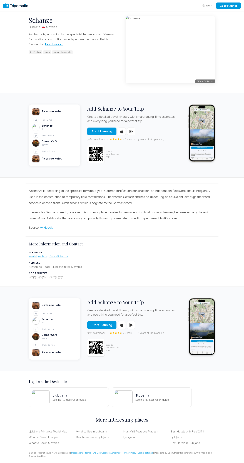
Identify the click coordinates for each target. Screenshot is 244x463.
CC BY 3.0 (208, 81)
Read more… (54, 44)
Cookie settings (145, 453)
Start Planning (102, 131)
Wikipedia (46, 227)
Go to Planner (228, 5)
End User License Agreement (107, 453)
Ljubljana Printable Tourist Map (48, 431)
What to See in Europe (43, 437)
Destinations (77, 453)
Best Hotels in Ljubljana (185, 443)
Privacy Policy (129, 453)
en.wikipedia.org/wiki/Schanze (48, 256)
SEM (199, 81)
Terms (88, 453)
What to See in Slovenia (44, 443)
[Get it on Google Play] (131, 131)
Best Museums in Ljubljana (92, 437)
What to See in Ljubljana (91, 431)
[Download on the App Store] (122, 131)
